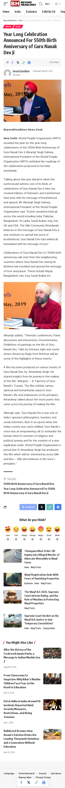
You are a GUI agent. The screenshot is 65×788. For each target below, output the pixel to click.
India (8, 27)
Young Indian (49, 628)
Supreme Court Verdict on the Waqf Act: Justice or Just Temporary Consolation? (41, 619)
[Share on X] (17, 62)
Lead (18, 27)
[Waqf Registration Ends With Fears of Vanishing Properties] (13, 579)
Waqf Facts (36, 567)
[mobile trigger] (7, 4)
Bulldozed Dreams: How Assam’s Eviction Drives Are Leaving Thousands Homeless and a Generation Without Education (21, 738)
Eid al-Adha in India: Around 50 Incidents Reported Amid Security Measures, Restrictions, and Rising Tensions (22, 708)
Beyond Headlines (21, 71)
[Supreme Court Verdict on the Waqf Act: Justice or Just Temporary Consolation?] (13, 620)
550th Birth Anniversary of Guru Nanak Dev (29, 483)
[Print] (29, 62)
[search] (40, 4)
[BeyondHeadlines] (24, 4)
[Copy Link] (23, 62)
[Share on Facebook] (12, 62)
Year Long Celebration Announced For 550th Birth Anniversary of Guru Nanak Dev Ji (29, 491)
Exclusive (28, 583)
